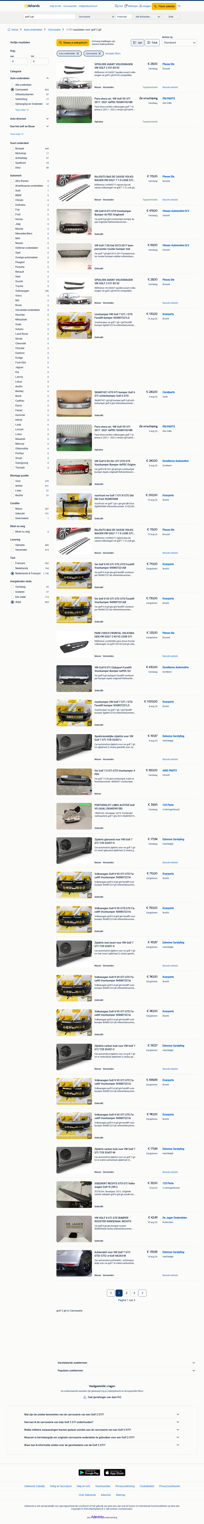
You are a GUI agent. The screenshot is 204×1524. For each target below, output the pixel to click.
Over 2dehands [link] (87, 1494)
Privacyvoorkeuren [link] (169, 1486)
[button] (131, 6)
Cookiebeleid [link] (147, 1486)
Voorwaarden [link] (70, 6)
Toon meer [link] (20, 110)
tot (32, 56)
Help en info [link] (55, 6)
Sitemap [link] (120, 1494)
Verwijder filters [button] (112, 53)
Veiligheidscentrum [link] (88, 6)
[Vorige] (111, 1293)
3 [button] (134, 1293)
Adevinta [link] (106, 1494)
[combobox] (49, 16)
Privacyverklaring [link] (125, 1486)
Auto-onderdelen (67, 53)
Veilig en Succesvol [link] (61, 1486)
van (12, 56)
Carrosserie (91, 53)
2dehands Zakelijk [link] (34, 1486)
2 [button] (126, 1293)
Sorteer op (167, 37)
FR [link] (179, 6)
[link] (35, 6)
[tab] (137, 42)
